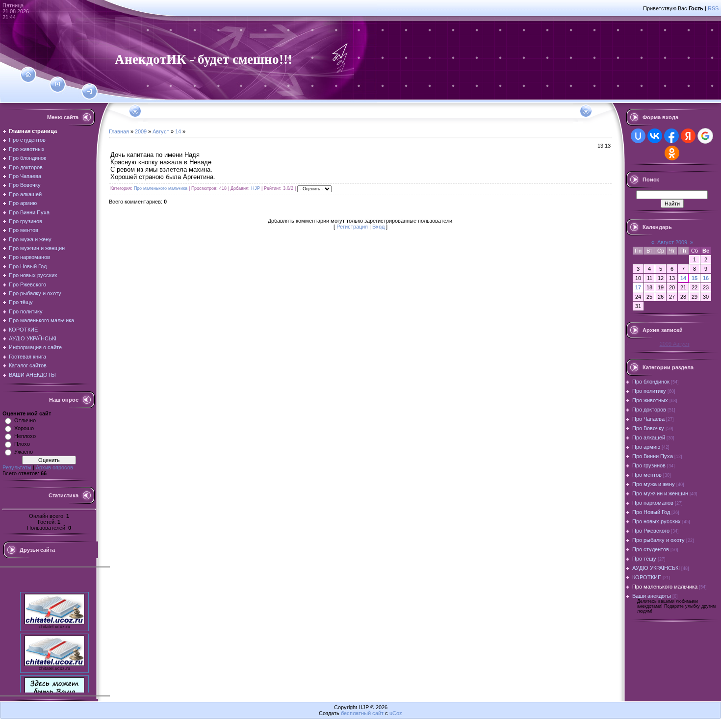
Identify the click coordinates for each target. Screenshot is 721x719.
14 (178, 131)
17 (638, 287)
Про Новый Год (651, 512)
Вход (378, 227)
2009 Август (675, 344)
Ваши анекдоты (651, 596)
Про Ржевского (651, 531)
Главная (119, 131)
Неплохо (25, 436)
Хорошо (24, 428)
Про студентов (650, 549)
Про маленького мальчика (160, 188)
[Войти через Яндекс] (688, 135)
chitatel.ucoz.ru (54, 622)
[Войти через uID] (638, 135)
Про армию (646, 447)
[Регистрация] (57, 84)
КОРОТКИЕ (646, 577)
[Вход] (89, 92)
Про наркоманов (652, 503)
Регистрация (352, 227)
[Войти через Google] (705, 136)
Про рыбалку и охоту (658, 540)
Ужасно (23, 452)
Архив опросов (54, 467)
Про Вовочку (648, 428)
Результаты (16, 467)
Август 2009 (672, 242)
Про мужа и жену (653, 484)
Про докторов (649, 409)
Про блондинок (651, 382)
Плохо (22, 444)
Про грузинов (649, 465)
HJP (255, 188)
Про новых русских (656, 521)
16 (706, 278)
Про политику (649, 391)
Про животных (650, 400)
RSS (713, 8)
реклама (54, 705)
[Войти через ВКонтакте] (654, 135)
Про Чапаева (648, 419)
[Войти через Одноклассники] (672, 153)
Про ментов (647, 475)
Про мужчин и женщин (660, 493)
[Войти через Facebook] (671, 135)
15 (694, 278)
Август (161, 131)
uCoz (395, 713)
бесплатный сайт (362, 713)
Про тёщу (644, 559)
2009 (141, 131)
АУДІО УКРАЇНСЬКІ (656, 568)
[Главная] (28, 74)
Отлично (25, 420)
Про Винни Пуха (652, 456)
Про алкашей (648, 437)
